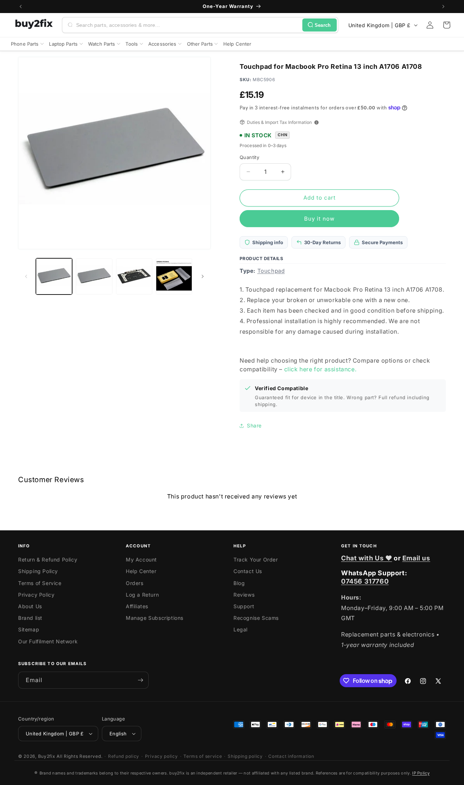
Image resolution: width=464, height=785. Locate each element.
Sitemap (28, 629)
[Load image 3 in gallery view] (134, 276)
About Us (30, 606)
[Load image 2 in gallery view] (94, 276)
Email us (416, 558)
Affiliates (137, 606)
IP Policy (421, 773)
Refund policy (123, 756)
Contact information (291, 756)
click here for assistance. (320, 369)
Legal (240, 629)
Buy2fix (46, 756)
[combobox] (187, 25)
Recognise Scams (256, 618)
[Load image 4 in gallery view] (174, 276)
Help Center (141, 571)
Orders (135, 583)
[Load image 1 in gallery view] (54, 276)
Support (243, 606)
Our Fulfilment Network (48, 641)
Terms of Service (40, 583)
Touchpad (271, 270)
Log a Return (142, 595)
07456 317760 (365, 581)
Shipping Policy (38, 571)
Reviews (243, 595)
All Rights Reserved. (79, 756)
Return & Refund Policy (47, 559)
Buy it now (319, 218)
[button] (447, 25)
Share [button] (254, 425)
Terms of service (202, 756)
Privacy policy (161, 756)
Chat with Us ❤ (366, 558)
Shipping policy (245, 756)
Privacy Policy (36, 595)
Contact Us (247, 571)
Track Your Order (255, 559)
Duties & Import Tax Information (279, 122)
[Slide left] (26, 276)
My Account (141, 559)
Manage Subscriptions (154, 618)
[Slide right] (203, 276)
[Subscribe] (140, 680)
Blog (239, 583)
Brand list (30, 618)
